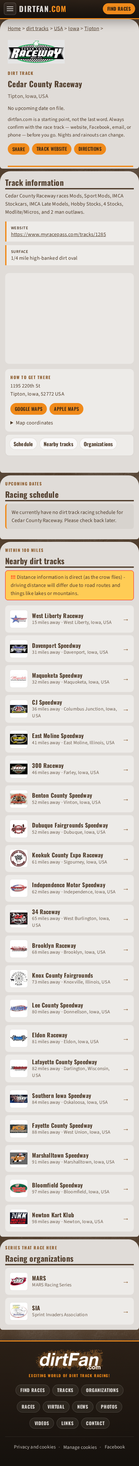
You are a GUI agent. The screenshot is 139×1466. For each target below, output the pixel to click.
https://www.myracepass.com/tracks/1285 (58, 234)
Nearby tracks (58, 444)
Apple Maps (66, 408)
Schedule (23, 444)
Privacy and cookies (35, 1446)
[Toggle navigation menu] (10, 9)
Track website (52, 148)
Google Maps (29, 408)
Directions (90, 148)
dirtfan (42, 8)
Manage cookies (80, 1447)
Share (18, 149)
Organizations (98, 444)
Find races (119, 8)
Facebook (115, 1446)
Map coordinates (34, 422)
